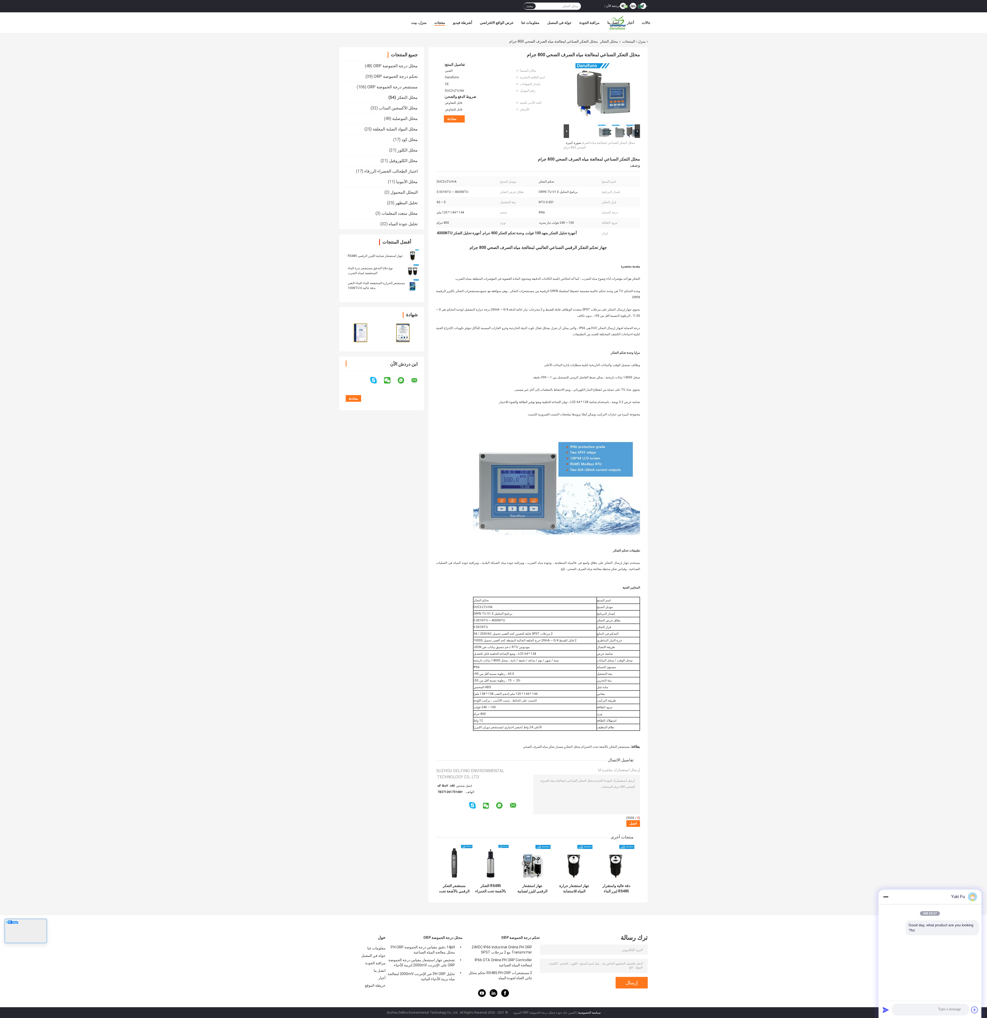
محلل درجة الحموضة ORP (395, 65)
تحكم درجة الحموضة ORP (396, 76)
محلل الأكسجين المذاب (398, 108)
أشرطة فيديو (462, 23)
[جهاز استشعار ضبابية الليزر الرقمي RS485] (412, 255)
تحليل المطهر (406, 202)
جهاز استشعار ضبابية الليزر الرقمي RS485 (375, 256)
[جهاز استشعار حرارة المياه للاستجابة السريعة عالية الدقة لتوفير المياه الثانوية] (574, 863)
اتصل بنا (613, 23)
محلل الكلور (407, 150)
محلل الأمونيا (407, 181)
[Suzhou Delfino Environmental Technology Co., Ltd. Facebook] (505, 996)
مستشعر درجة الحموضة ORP (392, 87)
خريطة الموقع (375, 985)
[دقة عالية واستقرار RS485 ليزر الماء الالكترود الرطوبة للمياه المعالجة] (616, 863)
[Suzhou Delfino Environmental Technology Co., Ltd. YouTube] (482, 996)
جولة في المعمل (559, 23)
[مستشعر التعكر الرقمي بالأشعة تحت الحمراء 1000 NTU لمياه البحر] (454, 863)
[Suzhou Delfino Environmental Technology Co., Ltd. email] (417, 380)
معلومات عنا (530, 23)
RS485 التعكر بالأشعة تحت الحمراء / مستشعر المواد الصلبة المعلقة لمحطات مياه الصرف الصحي (490, 888)
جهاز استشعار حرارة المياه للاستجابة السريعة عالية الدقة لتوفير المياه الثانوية (574, 888)
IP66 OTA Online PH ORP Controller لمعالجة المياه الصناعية (503, 962)
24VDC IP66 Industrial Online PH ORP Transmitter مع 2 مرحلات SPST (502, 949)
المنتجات (628, 41)
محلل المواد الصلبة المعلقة (395, 129)
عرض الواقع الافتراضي (497, 23)
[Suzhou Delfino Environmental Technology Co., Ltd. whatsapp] (404, 380)
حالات (646, 23)
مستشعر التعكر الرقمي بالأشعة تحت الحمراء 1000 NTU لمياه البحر (454, 888)
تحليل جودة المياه (403, 223)
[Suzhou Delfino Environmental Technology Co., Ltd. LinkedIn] (493, 996)
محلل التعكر (609, 41)
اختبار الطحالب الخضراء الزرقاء (391, 171)
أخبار (630, 23)
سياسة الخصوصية (589, 1012)
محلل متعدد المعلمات (399, 213)
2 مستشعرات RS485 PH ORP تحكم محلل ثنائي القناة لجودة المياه (500, 975)
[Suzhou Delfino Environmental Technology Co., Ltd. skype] (376, 380)
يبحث (529, 6)
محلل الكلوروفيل (403, 160)
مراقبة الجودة (589, 23)
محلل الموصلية (405, 118)
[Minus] (886, 897)
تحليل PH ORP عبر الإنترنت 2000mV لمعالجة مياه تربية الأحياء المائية (421, 976)
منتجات (439, 23)
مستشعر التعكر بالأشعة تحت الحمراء (605, 747)
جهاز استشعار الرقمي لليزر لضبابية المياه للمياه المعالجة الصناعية (532, 888)
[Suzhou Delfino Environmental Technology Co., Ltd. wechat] (390, 380)
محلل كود (409, 139)
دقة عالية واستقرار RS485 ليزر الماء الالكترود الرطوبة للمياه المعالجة (616, 888)
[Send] (886, 1009)
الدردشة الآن (614, 6)
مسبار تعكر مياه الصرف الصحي (543, 747)
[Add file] (974, 1009)
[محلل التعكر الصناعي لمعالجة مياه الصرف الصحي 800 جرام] (604, 92)
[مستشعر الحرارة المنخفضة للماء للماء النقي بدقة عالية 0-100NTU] (412, 285)
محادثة (451, 119)
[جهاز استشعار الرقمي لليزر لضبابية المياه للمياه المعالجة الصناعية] (532, 863)
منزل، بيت (419, 23)
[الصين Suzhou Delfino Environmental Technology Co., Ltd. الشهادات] (360, 332)
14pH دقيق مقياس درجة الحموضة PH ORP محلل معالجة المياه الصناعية (423, 949)
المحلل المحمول (404, 192)
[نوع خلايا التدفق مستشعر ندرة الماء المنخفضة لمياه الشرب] (412, 270)
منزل (642, 41)
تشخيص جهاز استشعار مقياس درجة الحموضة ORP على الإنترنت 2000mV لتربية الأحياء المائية (421, 963)
